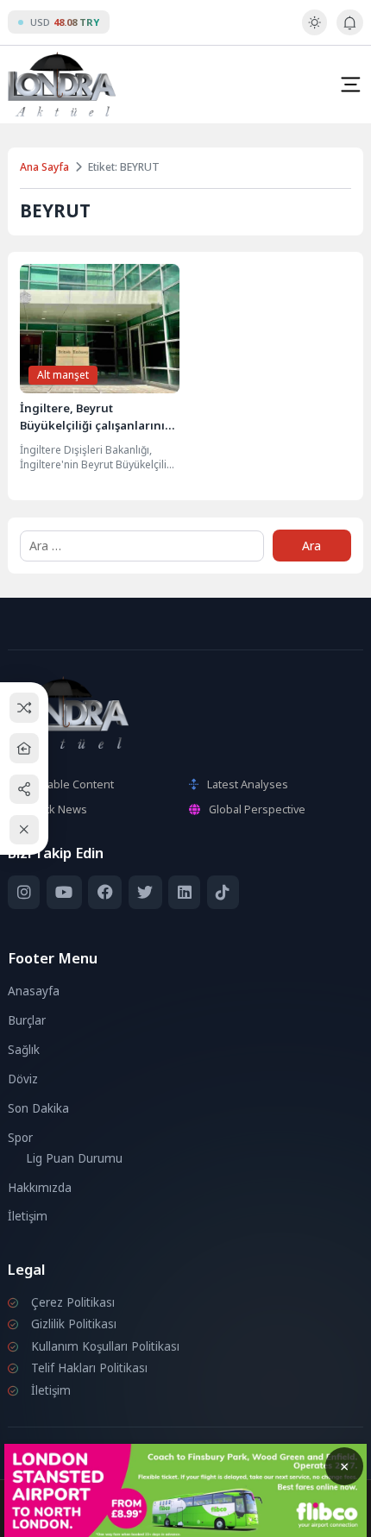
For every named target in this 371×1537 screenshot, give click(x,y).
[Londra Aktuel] (62, 84)
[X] (145, 892)
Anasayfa (34, 991)
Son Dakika (38, 1108)
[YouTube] (64, 892)
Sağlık (24, 1049)
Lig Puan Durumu (74, 1158)
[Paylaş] (24, 789)
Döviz (23, 1079)
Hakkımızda (40, 1187)
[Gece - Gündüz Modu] (314, 31)
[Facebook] (105, 892)
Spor (20, 1137)
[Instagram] (24, 892)
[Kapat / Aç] (24, 830)
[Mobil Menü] (350, 84)
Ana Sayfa (44, 167)
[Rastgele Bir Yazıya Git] (24, 708)
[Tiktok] (223, 892)
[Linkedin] (184, 892)
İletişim (27, 1216)
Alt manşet (63, 374)
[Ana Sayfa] (24, 748)
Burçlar (27, 1020)
